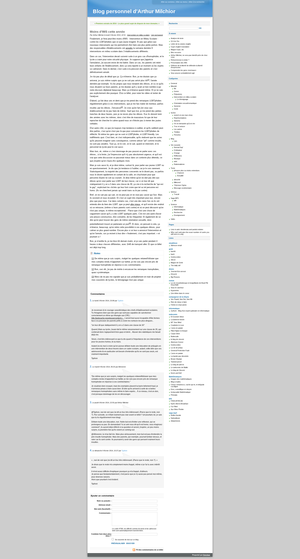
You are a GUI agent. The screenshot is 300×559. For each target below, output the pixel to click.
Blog (172, 139)
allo (175, 200)
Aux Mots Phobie (177, 409)
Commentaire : (105, 513)
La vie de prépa (176, 348)
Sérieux (174, 192)
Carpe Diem (175, 334)
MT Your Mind (176, 322)
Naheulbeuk (175, 418)
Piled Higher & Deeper (179, 331)
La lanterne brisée (177, 319)
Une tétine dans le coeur (180, 293)
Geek (176, 109)
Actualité (180, 176)
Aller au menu (181, 2)
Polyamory (178, 94)
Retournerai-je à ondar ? (180, 60)
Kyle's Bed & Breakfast (179, 404)
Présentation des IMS (179, 63)
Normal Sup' (178, 147)
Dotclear (206, 555)
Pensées (177, 135)
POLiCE (174, 274)
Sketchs (177, 121)
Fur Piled (174, 406)
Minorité (174, 86)
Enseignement (179, 215)
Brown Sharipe (176, 359)
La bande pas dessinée (179, 356)
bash (173, 254)
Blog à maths (176, 382)
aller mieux (135, 204)
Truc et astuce (179, 126)
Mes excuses (176, 52)
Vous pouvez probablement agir (183, 73)
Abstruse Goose (177, 342)
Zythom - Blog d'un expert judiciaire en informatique (190, 311)
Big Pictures (175, 277)
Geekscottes (176, 257)
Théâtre (177, 132)
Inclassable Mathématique (180, 392)
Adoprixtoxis (175, 421)
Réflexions (178, 156)
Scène (173, 113)
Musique (177, 159)
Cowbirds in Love (177, 325)
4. (91, 450)
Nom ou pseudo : (104, 501)
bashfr (173, 251)
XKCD (173, 260)
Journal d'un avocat (178, 271)
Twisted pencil (176, 362)
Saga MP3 (175, 198)
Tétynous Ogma (180, 185)
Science (174, 204)
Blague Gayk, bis (177, 50)
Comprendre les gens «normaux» (183, 70)
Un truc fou (175, 41)
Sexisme (177, 106)
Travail (176, 194)
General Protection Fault (180, 350)
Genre (176, 91)
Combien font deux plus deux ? (101, 535)
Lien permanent (157, 35)
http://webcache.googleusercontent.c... (107, 318)
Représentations (180, 118)
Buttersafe (175, 336)
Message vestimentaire (183, 188)
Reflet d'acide (176, 415)
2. (91, 366)
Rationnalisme (179, 164)
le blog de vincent (177, 339)
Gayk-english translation (180, 47)
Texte (173, 168)
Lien (175, 141)
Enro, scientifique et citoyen (181, 389)
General (174, 83)
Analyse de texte (177, 38)
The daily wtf (175, 265)
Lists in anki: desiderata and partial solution (187, 229)
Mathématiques (179, 210)
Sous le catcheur (177, 288)
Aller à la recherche (196, 2)
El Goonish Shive (177, 317)
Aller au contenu (168, 2)
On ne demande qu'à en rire (184, 124)
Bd (175, 88)
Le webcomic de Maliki (179, 367)
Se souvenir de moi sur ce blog (126, 540)
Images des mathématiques (181, 379)
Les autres (178, 129)
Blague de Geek (177, 263)
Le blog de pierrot (177, 365)
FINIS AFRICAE (177, 401)
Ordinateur (178, 150)
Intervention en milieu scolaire (138, 35)
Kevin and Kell (176, 373)
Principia (174, 395)
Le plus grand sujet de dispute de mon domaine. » (138, 23)
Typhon (120, 301)
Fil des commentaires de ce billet (149, 550)
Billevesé (177, 182)
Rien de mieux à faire (179, 302)
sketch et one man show (183, 115)
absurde (177, 179)
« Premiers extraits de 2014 (105, 23)
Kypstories (175, 290)
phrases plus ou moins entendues (187, 170)
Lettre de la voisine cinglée (181, 44)
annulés (129, 48)
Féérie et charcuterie (179, 305)
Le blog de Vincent (178, 370)
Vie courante (175, 145)
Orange (177, 153)
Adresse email (176, 245)
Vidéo (173, 219)
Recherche (173, 23)
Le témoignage (182, 99)
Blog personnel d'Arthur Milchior (134, 11)
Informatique (178, 207)
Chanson (180, 173)
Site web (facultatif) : (102, 509)
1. (91, 300)
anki (175, 161)
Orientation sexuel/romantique (185, 103)
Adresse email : (105, 505)
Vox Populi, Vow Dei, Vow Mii (181, 299)
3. (91, 402)
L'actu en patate (177, 328)
